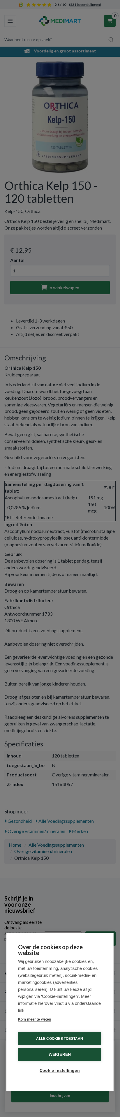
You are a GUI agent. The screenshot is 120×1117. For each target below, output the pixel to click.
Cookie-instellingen (60, 1070)
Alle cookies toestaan (59, 1039)
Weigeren (60, 1054)
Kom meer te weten (34, 1019)
